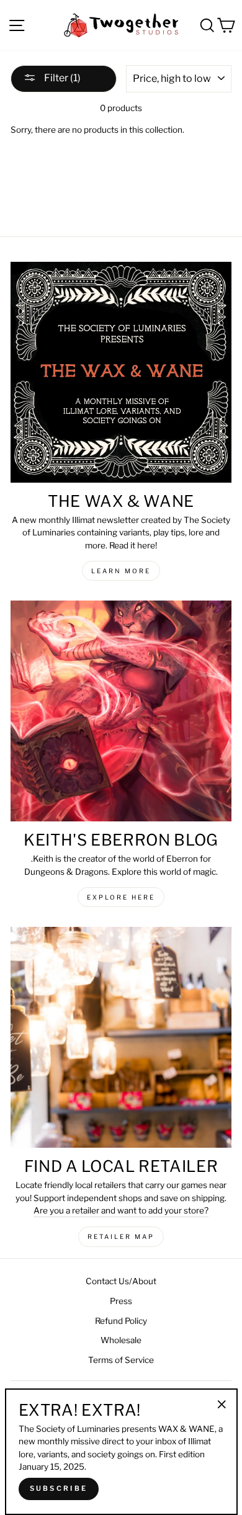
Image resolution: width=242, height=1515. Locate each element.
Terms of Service (121, 1360)
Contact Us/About (121, 1281)
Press (121, 1301)
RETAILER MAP (121, 1236)
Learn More (121, 570)
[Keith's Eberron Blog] (121, 711)
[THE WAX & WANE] (121, 372)
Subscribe (59, 1488)
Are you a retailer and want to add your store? (121, 1210)
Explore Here (121, 897)
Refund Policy (121, 1321)
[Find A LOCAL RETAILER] (121, 1037)
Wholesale (121, 1340)
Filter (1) (61, 78)
